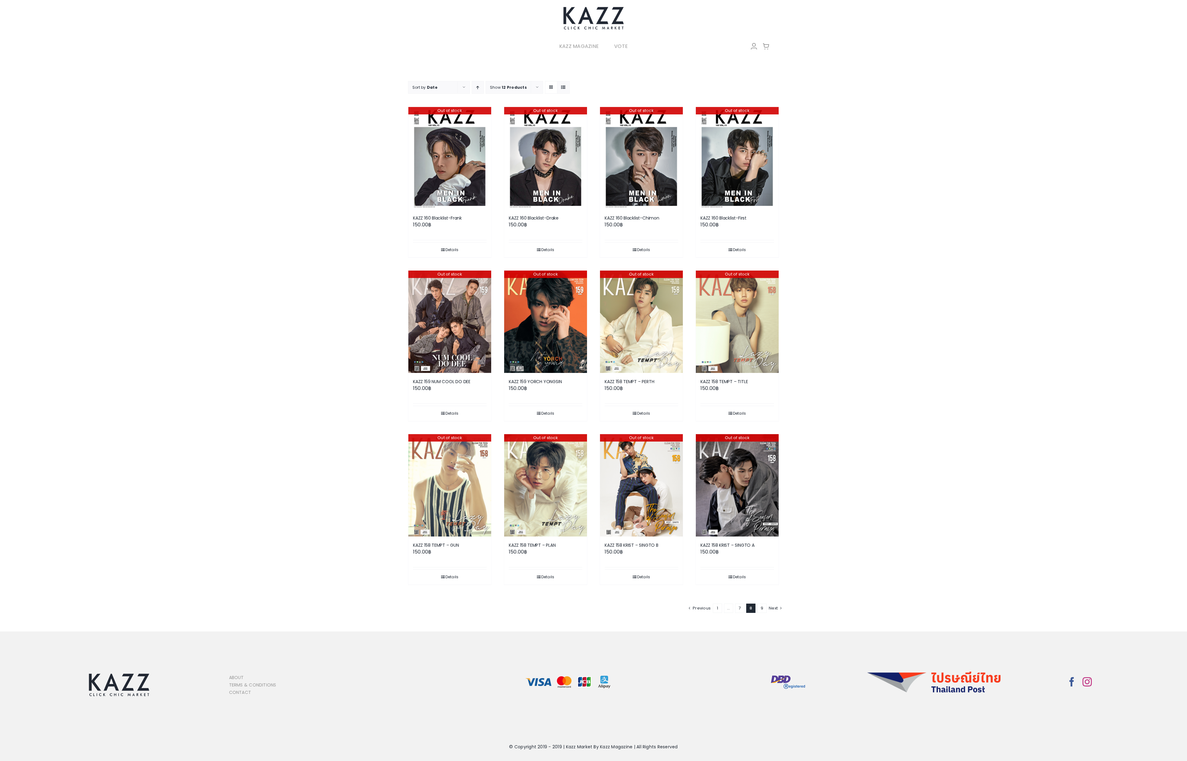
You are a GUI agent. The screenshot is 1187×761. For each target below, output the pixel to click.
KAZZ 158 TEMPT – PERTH (629, 381)
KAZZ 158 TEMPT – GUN (436, 545)
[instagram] (1087, 681)
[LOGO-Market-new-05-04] (593, 8)
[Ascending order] (478, 87)
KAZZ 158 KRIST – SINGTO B (631, 545)
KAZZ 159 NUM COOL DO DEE (441, 381)
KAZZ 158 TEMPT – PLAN (532, 545)
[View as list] (563, 87)
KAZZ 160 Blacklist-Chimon (632, 218)
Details (452, 249)
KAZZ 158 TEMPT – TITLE (724, 381)
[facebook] (1071, 681)
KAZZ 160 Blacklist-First (723, 218)
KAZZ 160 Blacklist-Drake (534, 218)
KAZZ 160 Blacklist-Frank (437, 218)
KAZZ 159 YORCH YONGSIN (535, 381)
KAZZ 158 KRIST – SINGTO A (727, 545)
